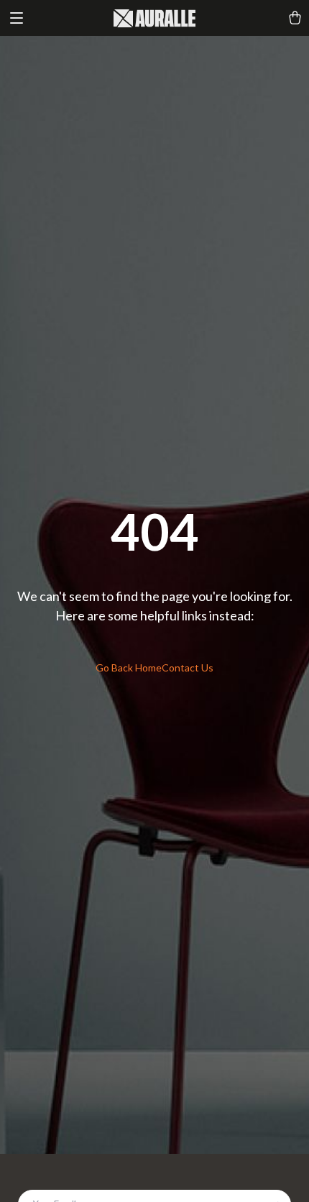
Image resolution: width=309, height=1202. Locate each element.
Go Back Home (129, 667)
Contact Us (187, 667)
